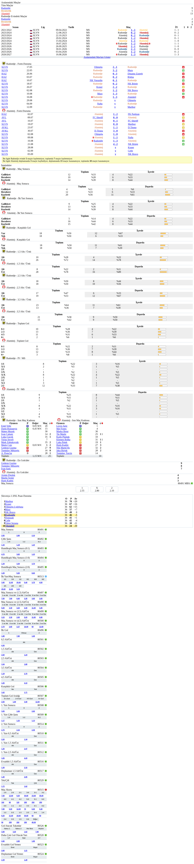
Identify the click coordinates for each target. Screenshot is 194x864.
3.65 (18, 554)
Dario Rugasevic (9, 428)
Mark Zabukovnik (10, 442)
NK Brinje (133, 83)
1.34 (3, 545)
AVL (4, 117)
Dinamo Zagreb (135, 73)
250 (25, 802)
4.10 (25, 683)
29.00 (3, 589)
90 (2, 822)
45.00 (34, 822)
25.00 (19, 582)
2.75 (25, 674)
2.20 (3, 739)
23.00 (34, 796)
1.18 (18, 545)
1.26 (3, 749)
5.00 (18, 573)
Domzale (9, 517)
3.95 (3, 582)
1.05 (3, 683)
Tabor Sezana (11, 523)
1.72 (3, 786)
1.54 (3, 664)
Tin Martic (61, 434)
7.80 (10, 598)
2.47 (25, 749)
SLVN (5, 67)
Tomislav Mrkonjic (10, 450)
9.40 (40, 809)
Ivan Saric (6, 468)
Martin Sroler (7, 478)
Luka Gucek (7, 437)
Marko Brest (62, 431)
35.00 (41, 796)
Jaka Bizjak (61, 450)
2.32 (25, 767)
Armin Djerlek (8, 475)
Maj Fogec (61, 428)
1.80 (25, 664)
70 (25, 809)
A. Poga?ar (6, 453)
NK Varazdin (96, 80)
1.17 (3, 720)
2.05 (25, 777)
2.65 (40, 598)
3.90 (3, 832)
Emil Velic (6, 426)
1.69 (33, 636)
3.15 (18, 589)
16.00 (26, 627)
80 (10, 802)
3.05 (3, 711)
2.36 (33, 730)
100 (2, 802)
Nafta (99, 103)
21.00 (11, 816)
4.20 (18, 608)
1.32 (18, 720)
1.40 (3, 777)
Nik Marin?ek (63, 447)
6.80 (40, 617)
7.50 (3, 598)
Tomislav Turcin (64, 453)
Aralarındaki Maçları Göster (97, 57)
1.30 (3, 767)
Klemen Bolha (63, 439)
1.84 (18, 711)
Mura (130, 70)
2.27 (18, 627)
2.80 (18, 535)
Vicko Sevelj (7, 439)
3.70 (33, 564)
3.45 (40, 608)
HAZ (4, 73)
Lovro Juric (61, 426)
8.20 (3, 816)
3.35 (25, 598)
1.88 (3, 636)
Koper (99, 87)
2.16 (18, 730)
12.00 (41, 627)
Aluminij (5, 13)
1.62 (3, 692)
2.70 (3, 627)
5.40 (25, 582)
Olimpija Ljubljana (14, 507)
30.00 (26, 796)
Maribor (131, 107)
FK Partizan (133, 114)
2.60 (33, 711)
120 (18, 802)
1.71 (25, 692)
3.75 (33, 582)
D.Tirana (132, 127)
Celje (130, 150)
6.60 (18, 598)
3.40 (25, 702)
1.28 (25, 860)
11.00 (11, 582)
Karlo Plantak (63, 437)
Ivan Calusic (7, 434)
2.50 (3, 655)
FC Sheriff (98, 117)
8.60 (33, 573)
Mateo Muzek (8, 431)
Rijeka (131, 77)
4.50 (40, 582)
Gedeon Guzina (8, 447)
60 (32, 627)
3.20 (14, 832)
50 (40, 816)
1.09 (3, 573)
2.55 (3, 535)
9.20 (25, 617)
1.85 (33, 841)
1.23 (33, 545)
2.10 (33, 535)
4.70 (3, 554)
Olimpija (98, 67)
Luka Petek (61, 442)
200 (18, 822)
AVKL (5, 127)
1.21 (25, 850)
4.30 (25, 608)
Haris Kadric (62, 445)
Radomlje (5, 8)
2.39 (3, 860)
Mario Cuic (6, 445)
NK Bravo (133, 90)
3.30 (18, 564)
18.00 (19, 816)
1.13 (33, 720)
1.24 (25, 655)
